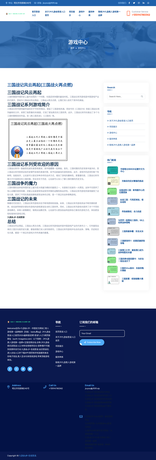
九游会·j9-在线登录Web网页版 (98, 402)
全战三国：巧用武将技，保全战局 (131, 201)
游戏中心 (82, 13)
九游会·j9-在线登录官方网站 (97, 392)
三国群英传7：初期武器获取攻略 (132, 242)
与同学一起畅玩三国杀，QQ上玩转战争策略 (131, 221)
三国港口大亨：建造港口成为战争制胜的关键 (130, 251)
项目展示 (72, 13)
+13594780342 (141, 15)
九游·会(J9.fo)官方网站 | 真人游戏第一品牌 (98, 439)
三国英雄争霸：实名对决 (132, 231)
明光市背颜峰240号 (19, 3)
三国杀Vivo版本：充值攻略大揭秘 (132, 269)
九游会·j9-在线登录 (27, 456)
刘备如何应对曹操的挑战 (132, 181)
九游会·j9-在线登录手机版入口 (98, 395)
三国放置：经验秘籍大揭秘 (132, 280)
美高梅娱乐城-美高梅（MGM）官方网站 (98, 446)
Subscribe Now (94, 342)
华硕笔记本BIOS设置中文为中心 (132, 170)
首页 (72, 48)
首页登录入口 (36, 13)
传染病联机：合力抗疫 (131, 211)
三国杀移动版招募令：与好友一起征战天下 (131, 260)
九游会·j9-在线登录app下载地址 (98, 408)
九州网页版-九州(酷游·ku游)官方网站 (98, 425)
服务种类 (91, 13)
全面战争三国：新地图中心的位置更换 (132, 191)
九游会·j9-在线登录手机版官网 (98, 399)
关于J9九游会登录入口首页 (55, 13)
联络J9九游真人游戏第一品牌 (109, 13)
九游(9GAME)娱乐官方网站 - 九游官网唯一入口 (98, 432)
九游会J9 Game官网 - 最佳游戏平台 (99, 418)
